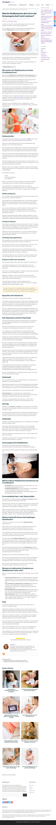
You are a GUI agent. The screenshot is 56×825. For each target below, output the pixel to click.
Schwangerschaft (23, 4)
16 (10, 435)
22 (23, 535)
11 (33, 351)
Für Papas (43, 54)
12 (7, 362)
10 (12, 347)
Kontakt (30, 788)
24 (19, 551)
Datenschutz (32, 790)
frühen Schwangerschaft (17, 140)
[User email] (4, 654)
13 (35, 369)
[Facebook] (55, 12)
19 (21, 493)
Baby (43, 4)
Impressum (31, 792)
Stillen (37, 4)
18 (22, 487)
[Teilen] (55, 25)
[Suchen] (25, 795)
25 (14, 588)
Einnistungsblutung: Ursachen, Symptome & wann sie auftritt (15, 660)
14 (32, 400)
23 (3, 544)
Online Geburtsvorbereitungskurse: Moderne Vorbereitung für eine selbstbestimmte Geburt (47, 27)
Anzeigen (13, 66)
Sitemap (31, 787)
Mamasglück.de (27, 821)
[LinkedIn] (55, 21)
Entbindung (31, 4)
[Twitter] (55, 14)
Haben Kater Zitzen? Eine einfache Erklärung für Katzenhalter (47, 18)
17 (3, 451)
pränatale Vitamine (19, 97)
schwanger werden (12, 21)
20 (24, 500)
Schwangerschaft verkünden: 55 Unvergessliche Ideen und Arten (15, 661)
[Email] (55, 23)
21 (33, 514)
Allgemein (43, 48)
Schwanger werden (12, 4)
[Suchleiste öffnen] (52, 5)
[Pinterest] (55, 17)
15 (34, 415)
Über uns (48, 4)
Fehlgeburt (35, 557)
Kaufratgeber (44, 55)
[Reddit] (55, 19)
